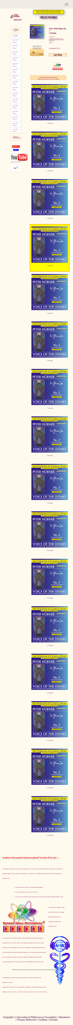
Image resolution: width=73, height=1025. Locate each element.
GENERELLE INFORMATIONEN (17, 137)
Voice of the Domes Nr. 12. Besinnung (15, 47)
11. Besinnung (50, 597)
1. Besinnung (50, 123)
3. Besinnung (50, 218)
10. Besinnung (50, 550)
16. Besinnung (50, 835)
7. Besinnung (50, 408)
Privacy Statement (26, 1019)
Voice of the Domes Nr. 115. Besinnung (15, 124)
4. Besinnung (50, 265)
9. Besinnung (50, 503)
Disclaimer (64, 1017)
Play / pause (33, 52)
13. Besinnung (50, 692)
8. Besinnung (50, 455)
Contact (53, 1019)
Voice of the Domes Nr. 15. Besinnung (15, 65)
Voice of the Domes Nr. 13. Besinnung (15, 53)
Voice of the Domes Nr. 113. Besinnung (15, 112)
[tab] (15, 30)
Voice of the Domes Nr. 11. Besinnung (15, 41)
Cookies (43, 1019)
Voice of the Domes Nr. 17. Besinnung (15, 77)
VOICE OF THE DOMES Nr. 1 (16, 30)
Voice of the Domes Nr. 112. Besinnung (15, 106)
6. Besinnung (50, 360)
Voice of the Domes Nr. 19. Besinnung (15, 88)
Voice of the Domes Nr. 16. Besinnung (15, 70)
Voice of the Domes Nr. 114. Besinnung (15, 118)
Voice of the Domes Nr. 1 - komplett (15, 36)
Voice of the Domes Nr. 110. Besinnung (15, 94)
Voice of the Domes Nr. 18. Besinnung (15, 82)
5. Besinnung (50, 313)
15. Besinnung (50, 787)
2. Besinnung (50, 170)
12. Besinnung (50, 645)
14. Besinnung (50, 740)
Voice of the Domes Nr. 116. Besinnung (15, 130)
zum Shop (58, 54)
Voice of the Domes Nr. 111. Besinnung (15, 100)
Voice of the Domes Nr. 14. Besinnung (15, 59)
